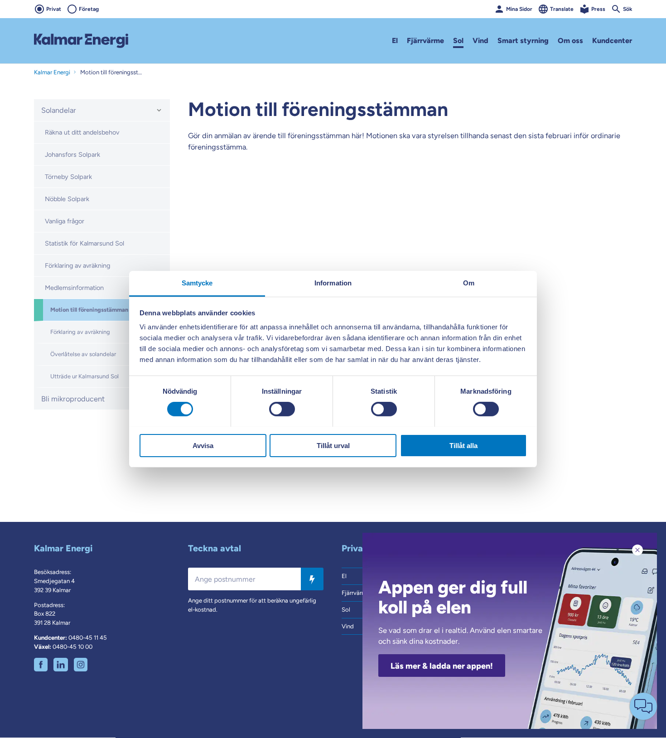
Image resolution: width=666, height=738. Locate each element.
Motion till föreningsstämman (89, 309)
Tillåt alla (463, 445)
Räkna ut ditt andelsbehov (82, 132)
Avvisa (203, 445)
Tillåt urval (333, 445)
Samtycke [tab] (197, 282)
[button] (159, 110)
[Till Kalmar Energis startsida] (81, 41)
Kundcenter (612, 40)
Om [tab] (468, 282)
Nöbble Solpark (67, 199)
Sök (627, 9)
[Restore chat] (643, 706)
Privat (53, 9)
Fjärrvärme (425, 40)
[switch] (282, 409)
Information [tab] (333, 282)
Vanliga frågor (64, 221)
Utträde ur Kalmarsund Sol (84, 376)
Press (598, 9)
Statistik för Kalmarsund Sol (84, 243)
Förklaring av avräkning (77, 265)
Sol (458, 40)
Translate (562, 9)
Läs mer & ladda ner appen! (442, 666)
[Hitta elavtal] (312, 579)
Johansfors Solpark (72, 154)
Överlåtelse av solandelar (83, 354)
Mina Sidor (519, 9)
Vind (480, 40)
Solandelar (58, 110)
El (395, 40)
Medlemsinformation (74, 288)
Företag (89, 9)
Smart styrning (523, 40)
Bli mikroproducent (73, 398)
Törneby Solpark (68, 177)
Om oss (570, 40)
